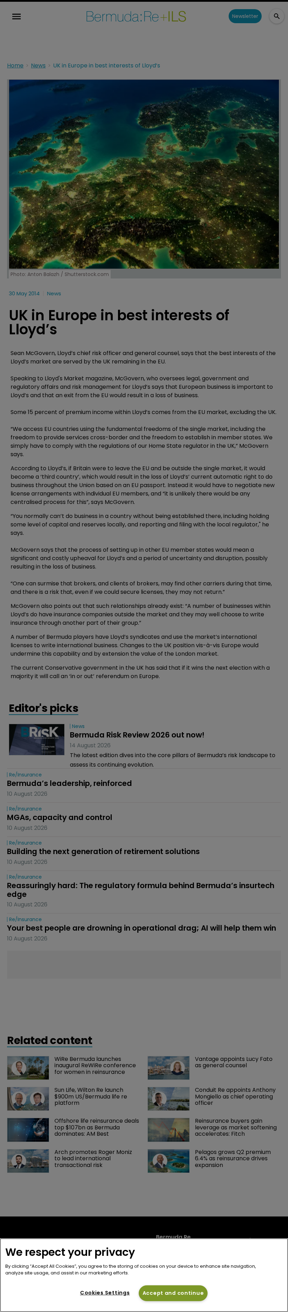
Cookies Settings (105, 1292)
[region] (144, 1275)
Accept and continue (173, 1293)
